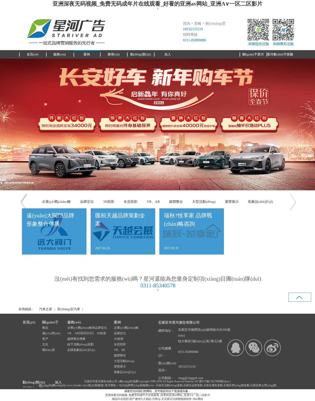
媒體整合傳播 (76, 338)
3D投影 (108, 202)
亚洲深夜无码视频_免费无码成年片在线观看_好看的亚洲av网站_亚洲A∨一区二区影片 (158, 4)
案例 (117, 322)
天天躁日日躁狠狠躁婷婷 (176, 399)
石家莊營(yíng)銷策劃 (236, 385)
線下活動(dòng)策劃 (80, 344)
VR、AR (153, 202)
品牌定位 (87, 202)
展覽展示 (232, 202)
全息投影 (130, 202)
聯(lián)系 (48, 350)
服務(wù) (74, 322)
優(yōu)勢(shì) (51, 333)
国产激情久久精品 (140, 399)
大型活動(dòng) (204, 202)
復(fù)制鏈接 (95, 385)
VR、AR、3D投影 (86, 333)
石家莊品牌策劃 (193, 385)
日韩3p (156, 399)
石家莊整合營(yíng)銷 (263, 385)
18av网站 (197, 399)
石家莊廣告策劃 (213, 385)
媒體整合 (176, 202)
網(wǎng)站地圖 (128, 381)
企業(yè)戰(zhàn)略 (56, 202)
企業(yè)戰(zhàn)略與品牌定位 (87, 327)
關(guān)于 (50, 322)
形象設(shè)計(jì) (260, 202)
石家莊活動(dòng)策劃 (169, 385)
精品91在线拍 (120, 399)
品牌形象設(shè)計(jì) (81, 350)
